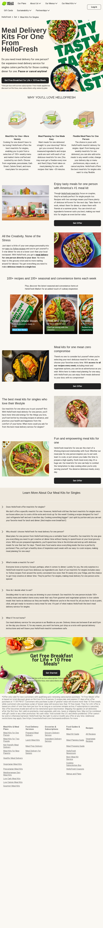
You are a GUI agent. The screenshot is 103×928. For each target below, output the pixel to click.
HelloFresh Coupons (75, 769)
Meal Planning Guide (75, 740)
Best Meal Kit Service (72, 758)
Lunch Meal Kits (32, 740)
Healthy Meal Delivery (13, 758)
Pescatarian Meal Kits (13, 769)
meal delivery (42, 255)
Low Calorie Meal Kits (12, 782)
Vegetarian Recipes (90, 740)
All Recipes (91, 734)
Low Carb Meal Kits (11, 778)
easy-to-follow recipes (15, 249)
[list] (51, 314)
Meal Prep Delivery (33, 746)
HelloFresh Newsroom (71, 752)
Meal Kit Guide (72, 734)
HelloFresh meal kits (70, 193)
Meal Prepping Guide (75, 746)
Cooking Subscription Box (73, 764)
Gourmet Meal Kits (11, 786)
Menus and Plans (73, 774)
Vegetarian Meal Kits (12, 764)
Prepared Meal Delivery (32, 734)
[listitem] (17, 138)
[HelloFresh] (8, 3)
